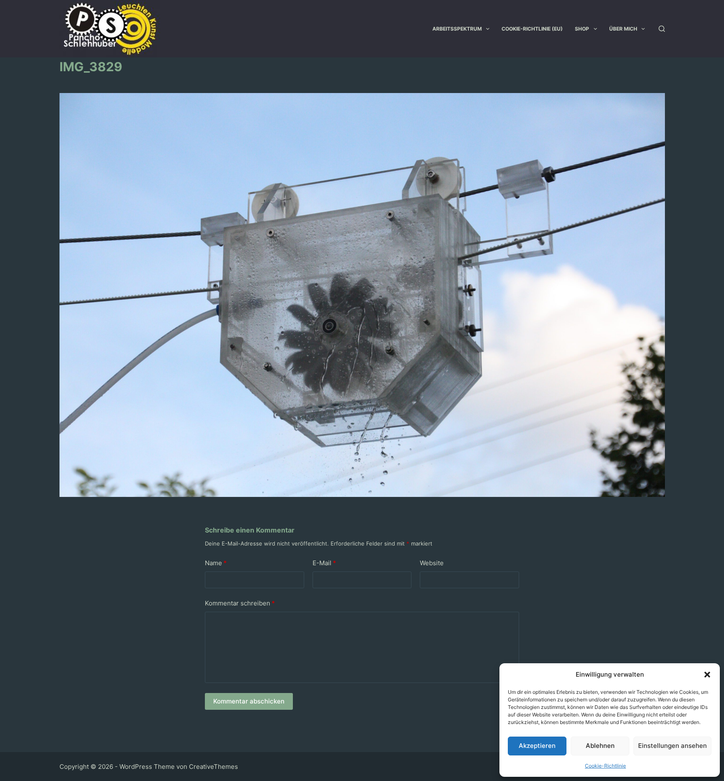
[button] (707, 674)
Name (216, 563)
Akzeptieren (537, 746)
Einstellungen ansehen (672, 746)
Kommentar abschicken (248, 701)
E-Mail (324, 563)
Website (432, 563)
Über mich (623, 29)
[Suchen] (662, 29)
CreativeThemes (213, 767)
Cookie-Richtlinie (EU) (532, 29)
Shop (582, 29)
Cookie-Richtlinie (605, 766)
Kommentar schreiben (240, 603)
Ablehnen (600, 746)
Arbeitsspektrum (457, 29)
